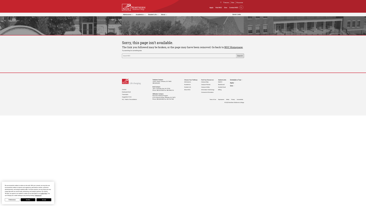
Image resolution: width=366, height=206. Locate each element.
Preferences (12, 199)
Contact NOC (233, 7)
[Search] (241, 7)
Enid (232, 2)
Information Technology (207, 89)
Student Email (222, 87)
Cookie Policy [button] (43, 193)
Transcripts (125, 94)
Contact (124, 89)
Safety (227, 99)
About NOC (187, 89)
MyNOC (220, 82)
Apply (211, 7)
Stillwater (239, 2)
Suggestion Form (127, 97)
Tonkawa (226, 2)
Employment (221, 99)
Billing (220, 89)
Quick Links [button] (236, 14)
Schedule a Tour (235, 80)
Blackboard (221, 84)
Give (225, 7)
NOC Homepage (233, 47)
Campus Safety (205, 87)
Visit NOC (218, 7)
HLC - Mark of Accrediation (129, 99)
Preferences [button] (38, 195)
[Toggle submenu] (132, 14)
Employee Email (126, 92)
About (163, 14)
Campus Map (205, 82)
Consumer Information (207, 92)
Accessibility (240, 99)
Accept (44, 199)
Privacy (233, 99)
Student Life (152, 14)
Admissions (127, 14)
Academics (140, 14)
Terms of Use (213, 99)
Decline (28, 199)
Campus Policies (205, 84)
